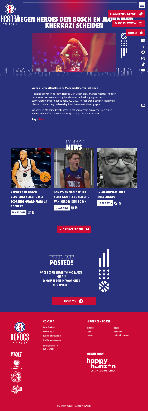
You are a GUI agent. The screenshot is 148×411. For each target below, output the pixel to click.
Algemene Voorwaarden (83, 406)
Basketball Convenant (121, 335)
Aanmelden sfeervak (126, 23)
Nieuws (116, 327)
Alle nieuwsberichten (71, 229)
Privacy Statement (67, 406)
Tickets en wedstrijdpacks (123, 14)
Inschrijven (69, 301)
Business (90, 335)
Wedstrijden (118, 331)
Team (43, 119)
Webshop (133, 32)
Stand (89, 331)
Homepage (90, 327)
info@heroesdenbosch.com (52, 339)
